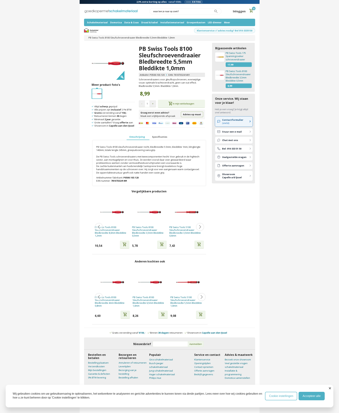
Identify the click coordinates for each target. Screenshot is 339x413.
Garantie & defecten (99, 373)
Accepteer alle (312, 395)
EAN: (170, 74)
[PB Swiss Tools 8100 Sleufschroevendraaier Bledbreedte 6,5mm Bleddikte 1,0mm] (150, 282)
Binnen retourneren (166, 332)
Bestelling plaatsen (98, 362)
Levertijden (125, 366)
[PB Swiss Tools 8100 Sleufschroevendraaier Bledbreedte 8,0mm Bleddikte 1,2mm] (112, 212)
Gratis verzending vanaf (128, 332)
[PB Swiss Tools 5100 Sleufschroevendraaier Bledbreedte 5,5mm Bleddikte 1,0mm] (188, 282)
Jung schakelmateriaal (161, 370)
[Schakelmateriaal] (111, 11)
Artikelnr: (145, 74)
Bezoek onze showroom (238, 359)
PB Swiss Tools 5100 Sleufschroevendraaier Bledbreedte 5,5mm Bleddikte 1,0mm (186, 301)
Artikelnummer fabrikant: (109, 177)
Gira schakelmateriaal (161, 359)
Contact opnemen (203, 367)
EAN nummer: (103, 180)
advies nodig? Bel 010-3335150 (235, 30)
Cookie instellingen (281, 395)
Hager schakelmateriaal (162, 374)
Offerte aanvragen (204, 370)
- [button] (141, 103)
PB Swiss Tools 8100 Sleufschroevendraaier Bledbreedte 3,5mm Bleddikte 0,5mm (147, 231)
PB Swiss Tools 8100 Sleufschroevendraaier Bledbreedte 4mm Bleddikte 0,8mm (109, 301)
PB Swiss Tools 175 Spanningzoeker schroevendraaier (236, 56)
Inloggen (239, 11)
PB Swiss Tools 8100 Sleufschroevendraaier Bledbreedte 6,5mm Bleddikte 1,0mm (148, 301)
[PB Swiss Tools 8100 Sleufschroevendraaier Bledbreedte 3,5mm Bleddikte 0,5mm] (149, 212)
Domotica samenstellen (237, 377)
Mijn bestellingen (97, 370)
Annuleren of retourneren (133, 362)
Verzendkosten (96, 366)
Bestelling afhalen (128, 377)
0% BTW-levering (97, 377)
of (216, 30)
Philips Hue (155, 377)
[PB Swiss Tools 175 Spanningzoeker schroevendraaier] (219, 57)
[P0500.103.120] (97, 90)
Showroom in (207, 332)
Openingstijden (202, 363)
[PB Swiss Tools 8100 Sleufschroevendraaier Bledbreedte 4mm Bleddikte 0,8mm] (112, 282)
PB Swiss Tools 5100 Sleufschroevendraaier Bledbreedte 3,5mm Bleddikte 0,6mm (185, 231)
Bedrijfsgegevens (203, 374)
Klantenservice (206, 30)
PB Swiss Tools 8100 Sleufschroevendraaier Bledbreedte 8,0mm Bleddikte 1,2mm (110, 231)
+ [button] (152, 103)
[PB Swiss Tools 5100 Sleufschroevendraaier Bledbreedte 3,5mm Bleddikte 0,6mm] (187, 212)
